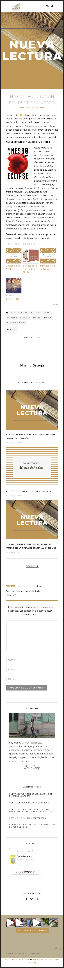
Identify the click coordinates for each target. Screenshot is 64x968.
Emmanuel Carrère (26, 860)
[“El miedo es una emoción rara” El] (53, 922)
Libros (36, 318)
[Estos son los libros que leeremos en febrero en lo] (10, 922)
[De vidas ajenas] (13, 863)
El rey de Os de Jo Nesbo (13, 297)
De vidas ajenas (25, 856)
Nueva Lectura (32, 338)
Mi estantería (25, 851)
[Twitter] (31, 899)
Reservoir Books (16, 323)
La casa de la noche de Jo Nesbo (30, 269)
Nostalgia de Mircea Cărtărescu (27, 818)
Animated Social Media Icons (17, 960)
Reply (39, 586)
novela (47, 318)
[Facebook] (26, 899)
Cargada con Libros (29, 313)
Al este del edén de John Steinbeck (29, 491)
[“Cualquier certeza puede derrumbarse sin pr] (45, 922)
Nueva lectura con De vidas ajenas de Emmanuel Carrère (31, 795)
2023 (12, 313)
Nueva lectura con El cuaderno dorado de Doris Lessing (32, 826)
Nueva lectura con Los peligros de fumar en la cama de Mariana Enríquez (31, 811)
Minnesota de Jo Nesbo (47, 267)
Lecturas (25, 318)
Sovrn (55, 305)
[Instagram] (37, 899)
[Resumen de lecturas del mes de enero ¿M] (19, 922)
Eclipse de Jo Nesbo (13, 267)
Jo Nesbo (12, 318)
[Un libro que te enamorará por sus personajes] (36, 922)
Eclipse (47, 313)
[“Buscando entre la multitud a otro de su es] (27, 922)
